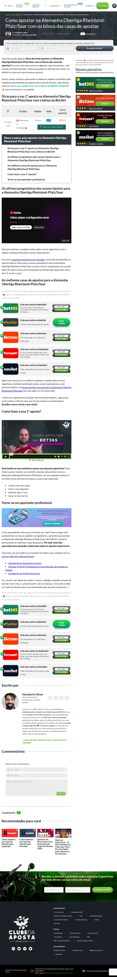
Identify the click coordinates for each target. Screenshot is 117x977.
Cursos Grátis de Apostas (61, 919)
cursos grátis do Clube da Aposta (18, 556)
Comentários (88, 34)
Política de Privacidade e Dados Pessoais (58, 973)
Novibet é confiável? (96, 144)
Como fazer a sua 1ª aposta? (22, 174)
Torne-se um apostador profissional (26, 179)
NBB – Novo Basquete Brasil (61, 940)
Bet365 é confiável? (96, 91)
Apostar (105, 86)
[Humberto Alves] (8, 33)
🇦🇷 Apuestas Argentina (96, 950)
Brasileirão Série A (75, 933)
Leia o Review (94, 126)
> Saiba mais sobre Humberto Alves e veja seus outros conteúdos (44, 741)
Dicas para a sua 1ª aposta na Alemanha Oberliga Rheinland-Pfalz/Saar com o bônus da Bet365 (33, 150)
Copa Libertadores (74, 937)
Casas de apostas (59, 912)
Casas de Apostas (36, 6)
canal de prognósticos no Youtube (28, 259)
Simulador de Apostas (81, 919)
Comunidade (103, 6)
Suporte (97, 919)
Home (10, 6)
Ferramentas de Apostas (70, 6)
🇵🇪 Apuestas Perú (78, 950)
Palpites (89, 6)
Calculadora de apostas (96, 916)
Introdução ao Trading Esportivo (24, 573)
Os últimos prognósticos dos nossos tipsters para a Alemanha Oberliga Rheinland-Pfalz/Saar (34, 159)
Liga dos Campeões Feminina (85, 940)
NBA (88, 937)
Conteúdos (54, 6)
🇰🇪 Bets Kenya (58, 954)
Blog (81, 916)
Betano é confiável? (96, 108)
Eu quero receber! (94, 48)
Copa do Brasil (58, 937)
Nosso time (57, 923)
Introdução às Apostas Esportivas (24, 563)
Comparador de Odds (77, 912)
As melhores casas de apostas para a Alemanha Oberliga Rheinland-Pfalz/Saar (32, 167)
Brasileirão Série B (93, 933)
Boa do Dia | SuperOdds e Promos (63, 916)
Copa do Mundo (19, 6)
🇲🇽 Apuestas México (59, 950)
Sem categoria (16, 15)
